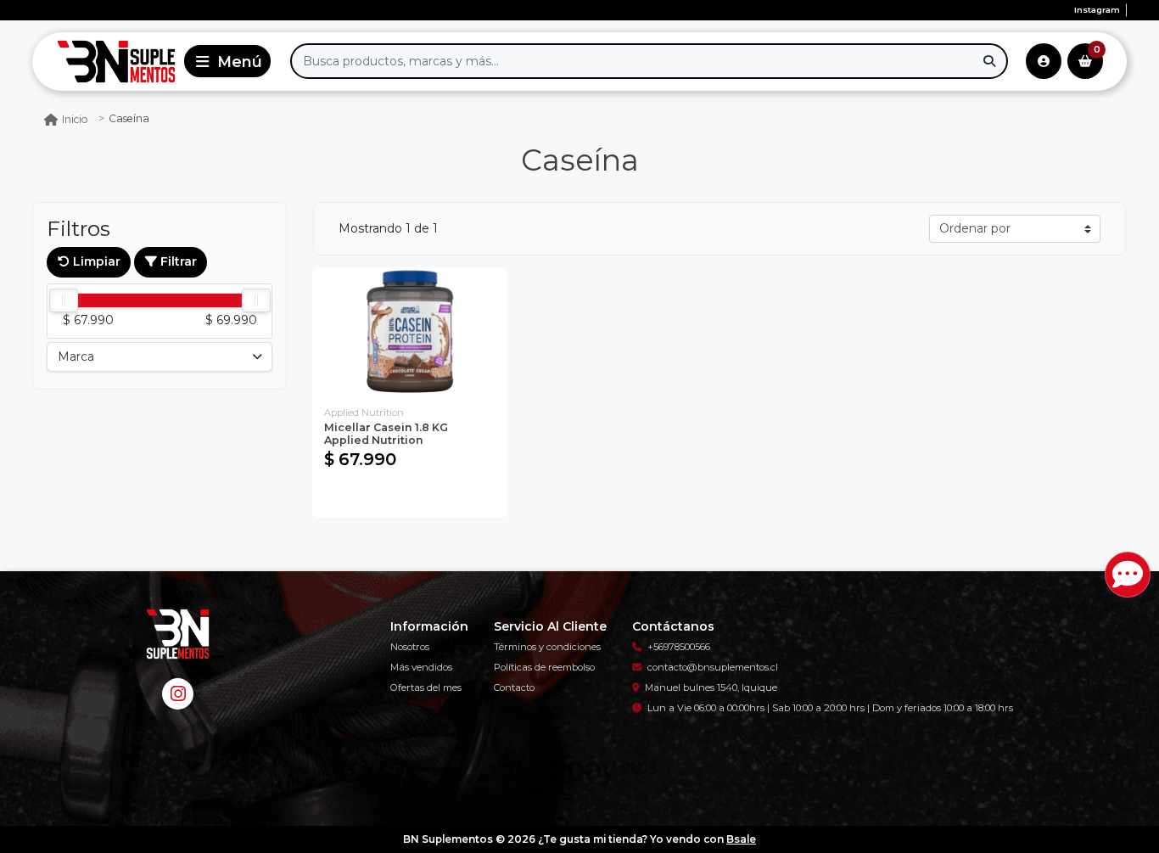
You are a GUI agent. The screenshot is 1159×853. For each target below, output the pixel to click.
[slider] (63, 300)
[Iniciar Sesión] (1043, 61)
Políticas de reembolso (544, 667)
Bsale (741, 839)
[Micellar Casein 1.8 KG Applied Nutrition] (409, 332)
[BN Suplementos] (104, 61)
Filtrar (177, 261)
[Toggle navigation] (227, 61)
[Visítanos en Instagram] (177, 694)
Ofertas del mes (426, 687)
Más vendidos (421, 667)
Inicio (75, 119)
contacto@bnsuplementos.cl (712, 667)
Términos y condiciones (547, 647)
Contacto (514, 687)
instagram (1097, 9)
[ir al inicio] (177, 634)
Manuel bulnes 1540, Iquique (711, 687)
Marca (76, 356)
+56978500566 (678, 647)
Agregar (409, 496)
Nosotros (409, 647)
